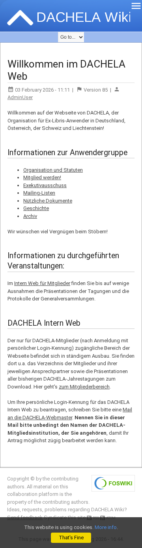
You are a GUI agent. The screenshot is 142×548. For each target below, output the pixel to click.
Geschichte (36, 208)
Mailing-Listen (39, 193)
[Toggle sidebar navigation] (136, 6)
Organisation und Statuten (53, 170)
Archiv (30, 216)
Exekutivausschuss (45, 185)
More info (106, 527)
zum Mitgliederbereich (84, 387)
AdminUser (20, 97)
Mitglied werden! (42, 177)
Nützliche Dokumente (47, 201)
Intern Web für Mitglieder (42, 283)
